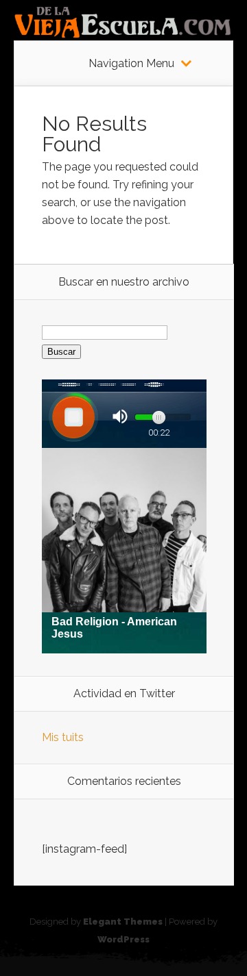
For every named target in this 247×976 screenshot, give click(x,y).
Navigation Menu (131, 63)
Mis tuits (63, 737)
